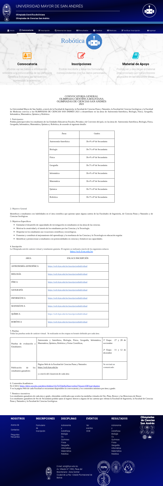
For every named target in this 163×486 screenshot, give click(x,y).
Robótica (64, 454)
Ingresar (152, 30)
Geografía (65, 445)
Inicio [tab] (11, 30)
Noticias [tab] (112, 30)
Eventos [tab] (98, 30)
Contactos (15, 430)
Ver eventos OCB (89, 428)
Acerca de (15, 425)
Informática (66, 448)
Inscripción (45, 30)
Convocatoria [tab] (27, 30)
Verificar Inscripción (131, 30)
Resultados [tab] (83, 30)
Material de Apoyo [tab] (64, 30)
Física (63, 442)
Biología (64, 434)
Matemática (66, 451)
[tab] (27, 57)
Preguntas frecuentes (15, 435)
